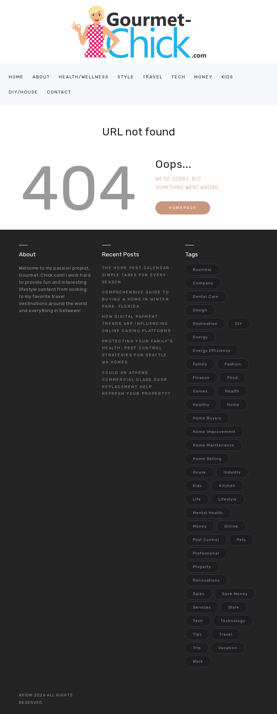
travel (225, 634)
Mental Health (208, 513)
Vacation (228, 648)
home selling (207, 459)
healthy (201, 405)
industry (232, 472)
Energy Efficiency (211, 351)
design (200, 310)
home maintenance (213, 445)
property (202, 567)
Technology (233, 621)
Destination (205, 324)
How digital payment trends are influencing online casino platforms (136, 323)
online (231, 526)
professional (206, 553)
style (233, 607)
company (203, 283)
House (199, 472)
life (197, 499)
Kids (197, 486)
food (232, 378)
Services (202, 607)
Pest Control (206, 540)
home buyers (207, 418)
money (200, 526)
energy (200, 337)
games (200, 391)
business (202, 269)
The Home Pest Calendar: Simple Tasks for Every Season (137, 275)
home (233, 405)
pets (241, 540)
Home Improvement (214, 432)
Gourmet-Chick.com (41, 275)
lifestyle (228, 499)
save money (235, 594)
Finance (201, 378)
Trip (197, 648)
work (198, 661)
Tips (197, 634)
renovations (206, 580)
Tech (198, 621)
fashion (233, 364)
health (232, 391)
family (200, 364)
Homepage (183, 208)
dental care (206, 297)
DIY (238, 324)
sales (198, 594)
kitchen (227, 486)
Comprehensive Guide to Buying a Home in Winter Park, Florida (136, 299)
